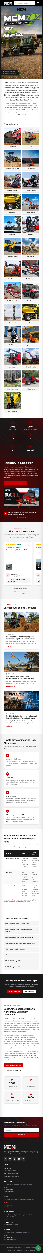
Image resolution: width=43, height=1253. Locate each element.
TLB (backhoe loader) (12, 858)
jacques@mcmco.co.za (10, 1239)
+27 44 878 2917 (8, 1205)
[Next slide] (40, 42)
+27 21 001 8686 (8, 1189)
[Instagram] (14, 1159)
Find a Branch (29, 991)
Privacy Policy (8, 1168)
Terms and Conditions (10, 1171)
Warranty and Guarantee (11, 1173)
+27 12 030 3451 (8, 1237)
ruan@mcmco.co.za (9, 1191)
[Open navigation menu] (38, 3)
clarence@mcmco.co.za (11, 1224)
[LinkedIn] (19, 1159)
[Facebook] (5, 1159)
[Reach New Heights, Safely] (21, 498)
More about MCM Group (13, 1065)
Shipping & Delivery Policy (11, 1176)
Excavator (9, 872)
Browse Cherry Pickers (14, 483)
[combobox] (24, 3)
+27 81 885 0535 (17, 900)
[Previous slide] (2, 42)
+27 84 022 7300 (8, 1222)
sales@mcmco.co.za (16, 1250)
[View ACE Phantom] (21, 42)
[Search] (15, 3)
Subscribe (21, 1135)
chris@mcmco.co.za (10, 1207)
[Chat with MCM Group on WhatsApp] (38, 1248)
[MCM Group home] (8, 3)
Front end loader (11, 886)
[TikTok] (23, 1159)
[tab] (16, 77)
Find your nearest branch (14, 1070)
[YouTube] (10, 1159)
